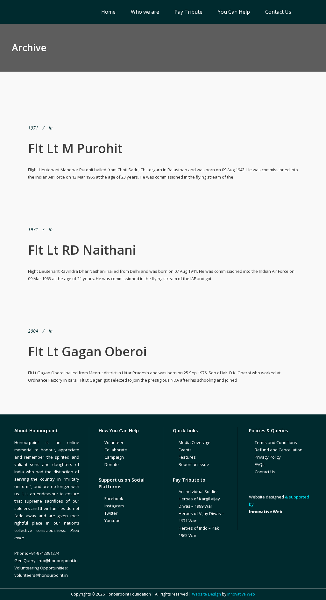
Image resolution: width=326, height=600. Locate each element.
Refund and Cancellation (278, 450)
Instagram (114, 506)
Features (187, 457)
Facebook (113, 498)
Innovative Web (241, 594)
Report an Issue (194, 464)
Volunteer (114, 442)
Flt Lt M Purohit (75, 148)
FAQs (260, 464)
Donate (111, 464)
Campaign (114, 457)
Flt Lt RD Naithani (82, 249)
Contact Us (265, 472)
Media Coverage (194, 442)
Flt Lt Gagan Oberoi (87, 351)
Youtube (112, 520)
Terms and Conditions (276, 442)
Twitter (110, 513)
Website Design (206, 594)
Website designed (266, 497)
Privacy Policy (268, 457)
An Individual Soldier (198, 491)
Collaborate (115, 450)
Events (185, 450)
